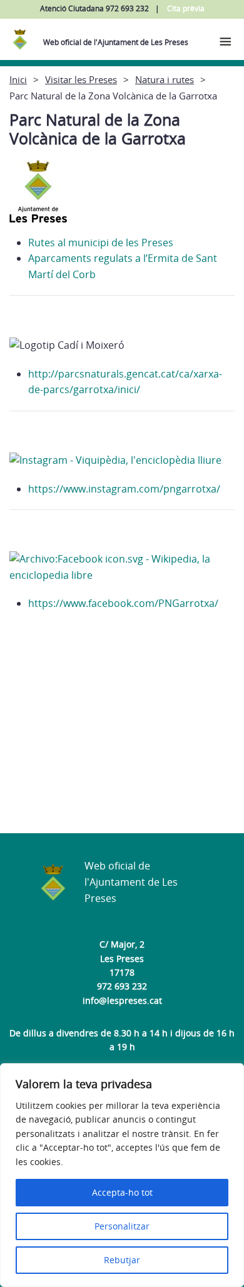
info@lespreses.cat (122, 1000)
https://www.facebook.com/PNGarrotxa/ (123, 603)
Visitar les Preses (81, 79)
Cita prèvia (186, 8)
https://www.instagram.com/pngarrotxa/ (124, 489)
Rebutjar (122, 1260)
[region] (122, 1175)
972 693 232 (122, 986)
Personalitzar (122, 1226)
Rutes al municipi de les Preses (100, 242)
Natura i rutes (164, 79)
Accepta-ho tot (122, 1192)
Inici (18, 79)
